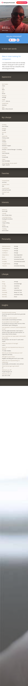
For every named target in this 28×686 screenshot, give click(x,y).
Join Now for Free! (21, 2)
